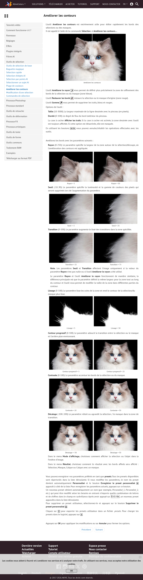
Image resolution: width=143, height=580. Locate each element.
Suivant (99, 529)
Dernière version (32, 545)
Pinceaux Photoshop (16, 100)
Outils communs (14, 142)
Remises (94, 553)
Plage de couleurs (14, 85)
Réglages (10, 40)
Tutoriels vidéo (13, 25)
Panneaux (11, 35)
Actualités (28, 549)
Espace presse (97, 545)
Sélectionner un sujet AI (17, 82)
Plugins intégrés (14, 51)
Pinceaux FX (12, 121)
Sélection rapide (14, 72)
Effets (9, 46)
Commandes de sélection (18, 95)
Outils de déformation (16, 116)
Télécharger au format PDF (19, 158)
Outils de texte (13, 132)
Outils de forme (13, 137)
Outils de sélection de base (19, 65)
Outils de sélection (15, 61)
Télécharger (56, 4)
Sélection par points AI (17, 79)
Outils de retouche (15, 111)
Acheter (70, 4)
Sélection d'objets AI (15, 75)
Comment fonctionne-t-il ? (18, 30)
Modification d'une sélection (19, 92)
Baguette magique (15, 69)
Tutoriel (82, 4)
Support (94, 4)
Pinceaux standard (15, 105)
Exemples (10, 153)
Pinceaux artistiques (15, 126)
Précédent (86, 529)
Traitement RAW (13, 147)
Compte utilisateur (59, 553)
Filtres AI (10, 56)
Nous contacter (111, 4)
